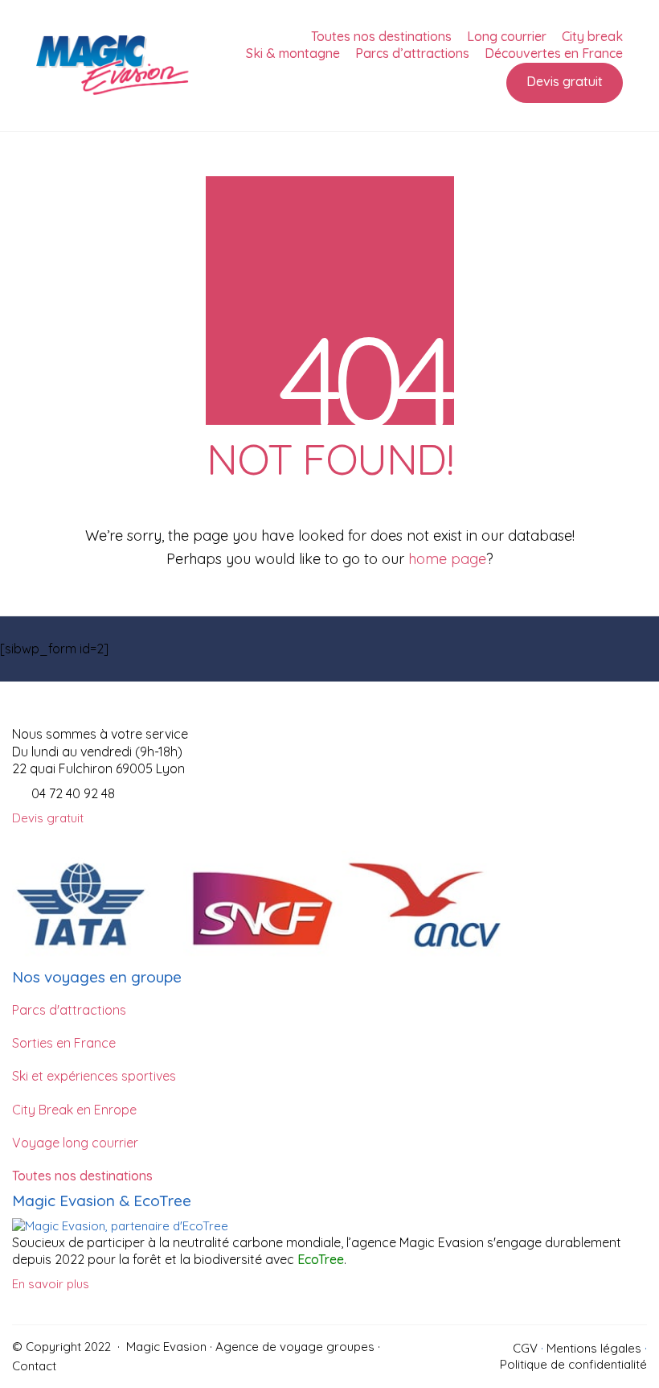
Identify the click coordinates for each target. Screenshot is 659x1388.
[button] (48, 818)
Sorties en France (64, 1043)
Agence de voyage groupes (295, 1346)
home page (447, 559)
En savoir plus (50, 1283)
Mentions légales (593, 1348)
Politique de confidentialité (573, 1364)
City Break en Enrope (74, 1110)
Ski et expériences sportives (94, 1076)
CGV (525, 1348)
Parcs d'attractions (69, 1010)
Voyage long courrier (75, 1143)
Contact (34, 1366)
